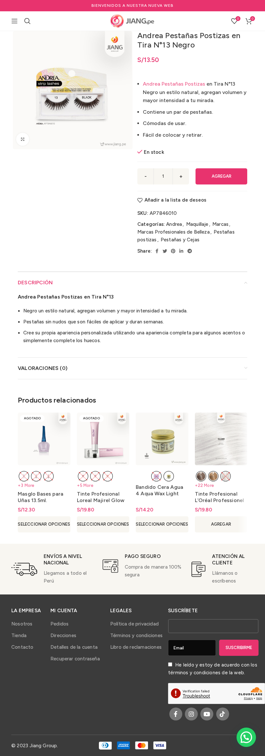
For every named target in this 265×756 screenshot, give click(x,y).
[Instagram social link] (191, 714)
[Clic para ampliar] (22, 139)
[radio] (24, 476)
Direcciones (63, 635)
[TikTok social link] (222, 714)
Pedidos (59, 624)
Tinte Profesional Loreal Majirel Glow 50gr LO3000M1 (101, 500)
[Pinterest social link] (173, 251)
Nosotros (22, 624)
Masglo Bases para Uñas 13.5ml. (40, 497)
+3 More (26, 485)
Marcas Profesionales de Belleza (173, 232)
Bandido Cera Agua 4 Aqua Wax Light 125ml (159, 493)
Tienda (18, 635)
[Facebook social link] (157, 251)
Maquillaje (197, 224)
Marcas (220, 224)
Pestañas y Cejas (180, 240)
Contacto (22, 647)
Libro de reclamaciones (136, 647)
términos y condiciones (194, 673)
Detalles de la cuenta (74, 647)
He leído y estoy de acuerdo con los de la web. (212, 669)
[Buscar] (27, 21)
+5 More (85, 485)
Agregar (221, 176)
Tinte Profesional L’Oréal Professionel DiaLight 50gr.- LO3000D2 (220, 503)
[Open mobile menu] (14, 21)
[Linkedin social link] (181, 251)
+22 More (204, 485)
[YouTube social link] (206, 714)
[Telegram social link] (190, 251)
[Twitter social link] (165, 251)
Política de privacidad (134, 624)
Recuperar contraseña (75, 659)
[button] (246, 737)
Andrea (174, 224)
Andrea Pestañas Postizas (174, 84)
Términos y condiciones (136, 635)
